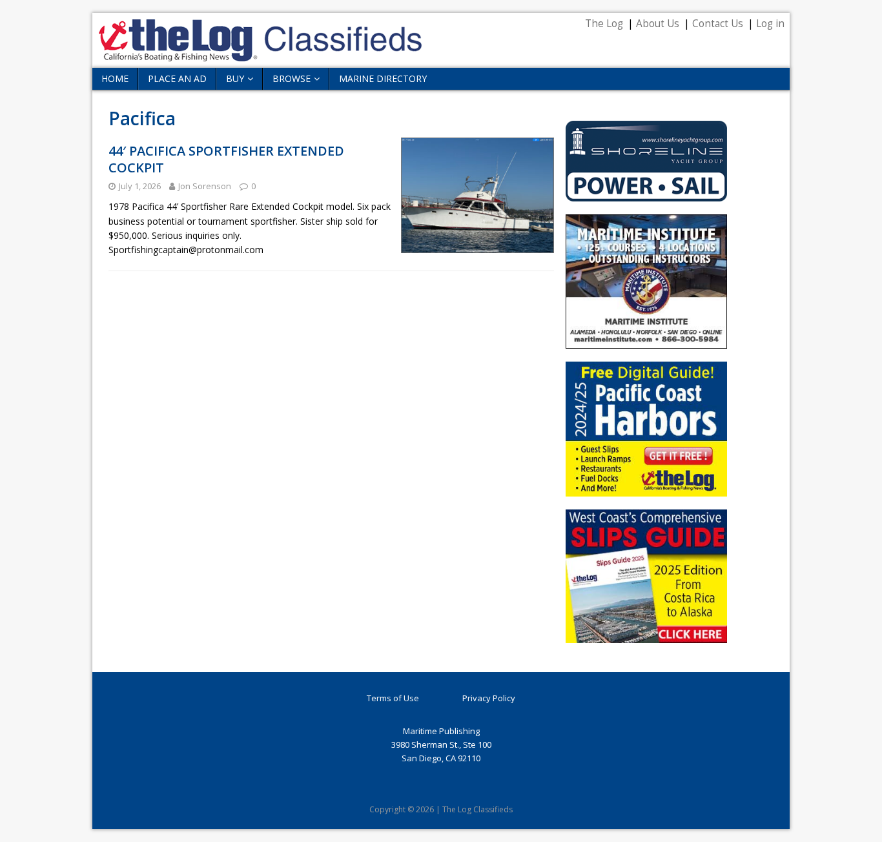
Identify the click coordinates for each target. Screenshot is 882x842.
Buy (235, 78)
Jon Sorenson (204, 186)
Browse (291, 78)
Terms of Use (393, 698)
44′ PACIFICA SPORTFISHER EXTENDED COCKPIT (226, 159)
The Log (604, 23)
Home (114, 78)
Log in (770, 23)
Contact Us (717, 23)
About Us (657, 23)
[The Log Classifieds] (260, 54)
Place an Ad (177, 78)
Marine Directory (383, 78)
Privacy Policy (488, 698)
